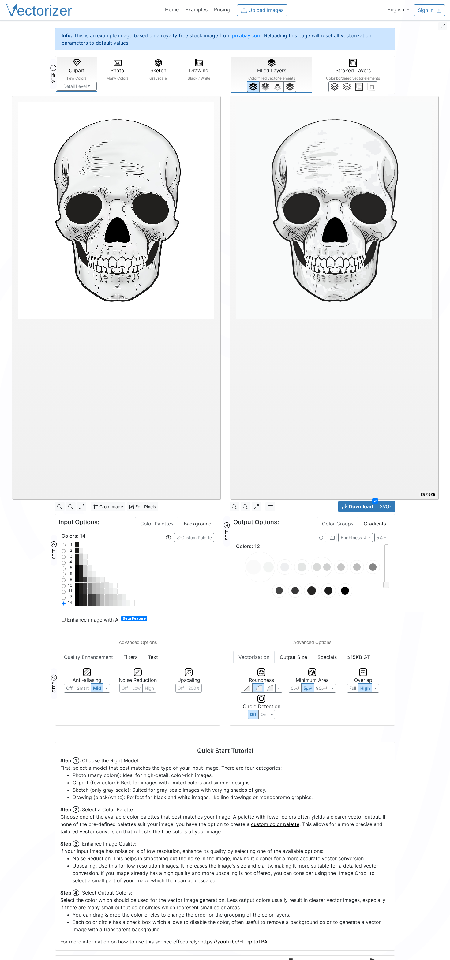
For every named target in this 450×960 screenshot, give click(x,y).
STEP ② (53, 550)
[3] (371, 86)
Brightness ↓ (354, 537)
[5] (347, 86)
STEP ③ (53, 684)
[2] (359, 86)
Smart (83, 688)
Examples (196, 9)
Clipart (76, 73)
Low (136, 688)
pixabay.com (246, 35)
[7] (334, 86)
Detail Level (75, 86)
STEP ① (53, 74)
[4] (289, 86)
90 (321, 688)
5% (380, 537)
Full (352, 688)
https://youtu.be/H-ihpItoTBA (234, 942)
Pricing (222, 9)
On (263, 714)
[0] (253, 86)
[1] (278, 86)
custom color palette (275, 824)
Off (253, 714)
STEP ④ (226, 531)
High (149, 688)
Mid (97, 688)
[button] (398, 9)
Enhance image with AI (106, 619)
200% (194, 688)
